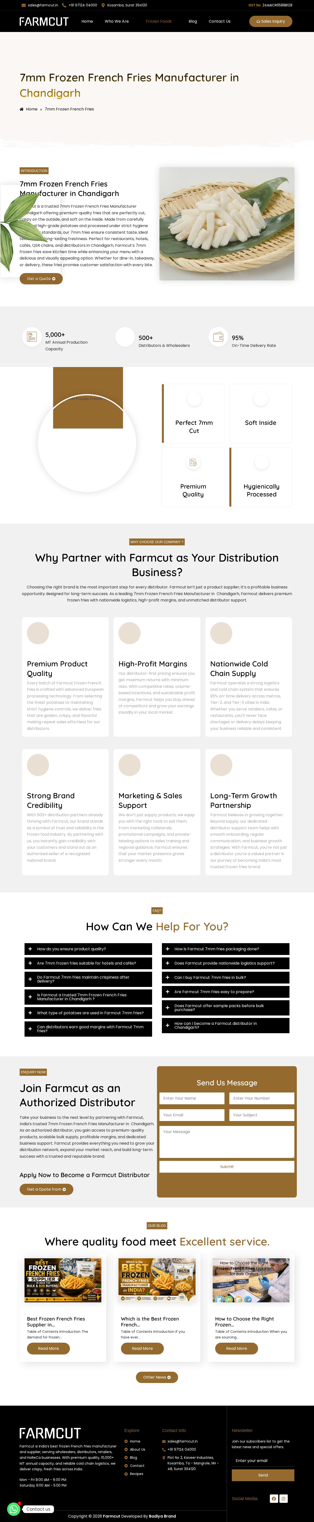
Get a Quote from (44, 1189)
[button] (119, 21)
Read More (48, 1348)
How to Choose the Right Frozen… (244, 1322)
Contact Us (220, 21)
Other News (154, 1377)
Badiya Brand (162, 1516)
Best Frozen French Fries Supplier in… (56, 1322)
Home (87, 21)
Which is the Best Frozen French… (150, 1322)
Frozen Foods (159, 21)
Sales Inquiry (273, 21)
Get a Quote (39, 278)
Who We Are (117, 21)
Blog (193, 21)
